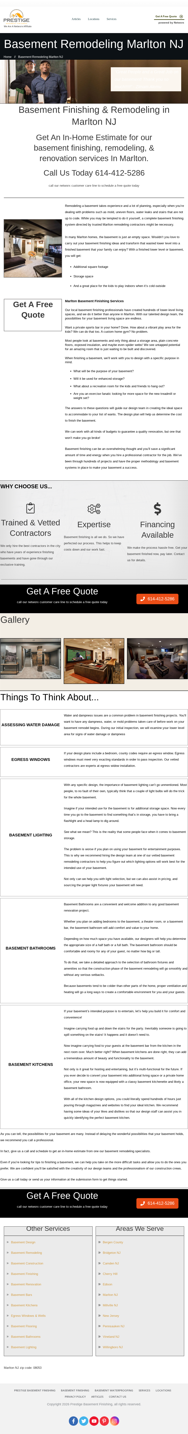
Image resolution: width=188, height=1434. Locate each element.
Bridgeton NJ (112, 1253)
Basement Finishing (24, 1274)
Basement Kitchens (24, 1305)
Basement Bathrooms (26, 1336)
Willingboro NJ (113, 1347)
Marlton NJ (110, 1295)
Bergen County (113, 1242)
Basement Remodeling (26, 1253)
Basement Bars (21, 1295)
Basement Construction (27, 1263)
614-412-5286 (120, 172)
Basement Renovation (26, 1284)
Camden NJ (111, 1263)
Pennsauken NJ (113, 1326)
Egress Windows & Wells (28, 1316)
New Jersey (111, 1316)
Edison (107, 1284)
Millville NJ (110, 1305)
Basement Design (23, 1242)
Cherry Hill (110, 1274)
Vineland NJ (111, 1336)
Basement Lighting (23, 1347)
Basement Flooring (24, 1326)
